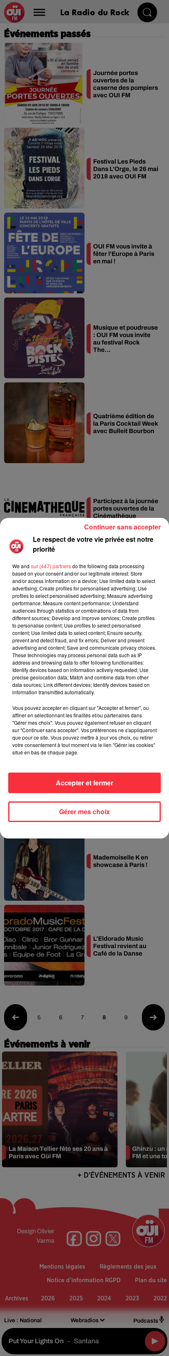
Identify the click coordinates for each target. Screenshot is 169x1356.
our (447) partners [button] (51, 565)
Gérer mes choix (84, 811)
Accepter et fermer (84, 782)
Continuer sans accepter (122, 527)
